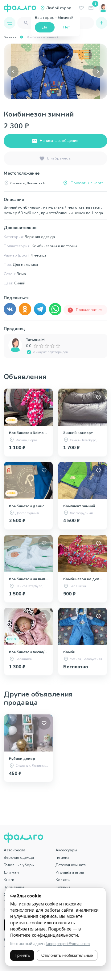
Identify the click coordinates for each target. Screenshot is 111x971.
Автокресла (14, 850)
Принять (22, 955)
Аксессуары (66, 850)
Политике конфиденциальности (44, 935)
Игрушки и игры (70, 872)
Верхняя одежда (19, 857)
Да (44, 27)
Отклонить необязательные (67, 955)
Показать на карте (87, 183)
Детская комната (71, 864)
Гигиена (62, 857)
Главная (10, 37)
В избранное (59, 158)
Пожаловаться (89, 309)
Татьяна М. (35, 339)
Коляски (63, 879)
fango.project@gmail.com (68, 943)
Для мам (11, 872)
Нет (66, 27)
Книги (9, 879)
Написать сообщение (59, 140)
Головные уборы (19, 864)
